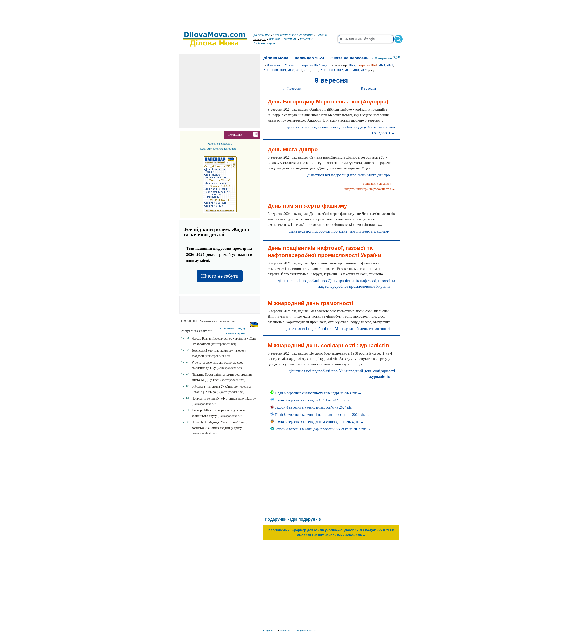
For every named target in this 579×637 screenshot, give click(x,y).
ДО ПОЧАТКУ (261, 35)
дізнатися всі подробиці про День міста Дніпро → (351, 175)
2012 (340, 70)
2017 (299, 70)
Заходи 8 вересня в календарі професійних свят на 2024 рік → (322, 429)
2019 (283, 70)
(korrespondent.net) (223, 344)
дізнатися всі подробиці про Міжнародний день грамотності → (340, 328)
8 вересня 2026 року (281, 65)
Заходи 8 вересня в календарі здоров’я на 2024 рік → (315, 407)
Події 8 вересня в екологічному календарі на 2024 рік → (317, 393)
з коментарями (236, 333)
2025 (352, 65)
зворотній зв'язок (306, 630)
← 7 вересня (291, 88)
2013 (331, 70)
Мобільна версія (264, 43)
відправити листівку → (379, 183)
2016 (307, 70)
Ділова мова (275, 58)
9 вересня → (370, 88)
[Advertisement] (289, 13)
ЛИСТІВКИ (290, 39)
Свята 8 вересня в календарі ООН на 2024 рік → (312, 400)
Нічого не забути (219, 276)
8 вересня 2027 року (313, 65)
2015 (315, 70)
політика (285, 630)
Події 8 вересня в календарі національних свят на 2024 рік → (321, 414)
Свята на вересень (349, 58)
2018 (291, 70)
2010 (356, 70)
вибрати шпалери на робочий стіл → (369, 189)
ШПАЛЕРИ (306, 39)
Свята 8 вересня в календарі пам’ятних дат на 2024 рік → (318, 422)
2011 (348, 70)
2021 (266, 70)
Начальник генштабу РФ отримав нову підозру (224, 398)
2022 (390, 65)
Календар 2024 (309, 58)
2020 (274, 70)
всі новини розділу (232, 328)
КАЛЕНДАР (259, 39)
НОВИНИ (322, 35)
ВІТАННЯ (274, 39)
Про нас (270, 630)
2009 (364, 70)
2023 (382, 65)
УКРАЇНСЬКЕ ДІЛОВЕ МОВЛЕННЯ (293, 35)
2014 (323, 70)
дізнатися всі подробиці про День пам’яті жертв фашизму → (342, 231)
